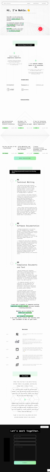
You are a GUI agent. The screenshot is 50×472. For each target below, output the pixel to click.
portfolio (36, 3)
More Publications (25, 158)
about (28, 3)
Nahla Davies (7, 3)
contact (44, 3)
